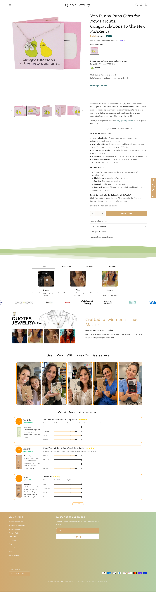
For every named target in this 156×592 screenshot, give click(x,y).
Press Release (14, 548)
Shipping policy (103, 581)
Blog (10, 544)
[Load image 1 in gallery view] (20, 111)
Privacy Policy (14, 533)
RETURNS (112, 266)
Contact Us (13, 537)
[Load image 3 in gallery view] (47, 111)
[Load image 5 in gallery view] (73, 111)
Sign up (77, 537)
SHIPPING (89, 266)
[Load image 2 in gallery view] (33, 111)
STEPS (43, 266)
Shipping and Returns (17, 525)
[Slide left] (11, 110)
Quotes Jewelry (58, 581)
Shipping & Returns (98, 86)
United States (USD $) (18, 574)
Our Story (12, 540)
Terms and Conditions (17, 529)
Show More (78, 504)
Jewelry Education (16, 522)
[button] (10, 4)
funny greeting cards (124, 121)
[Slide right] (82, 110)
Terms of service (91, 581)
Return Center (14, 555)
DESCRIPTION (66, 266)
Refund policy (69, 581)
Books (11, 551)
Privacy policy (80, 581)
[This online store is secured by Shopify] (95, 69)
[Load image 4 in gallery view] (60, 111)
